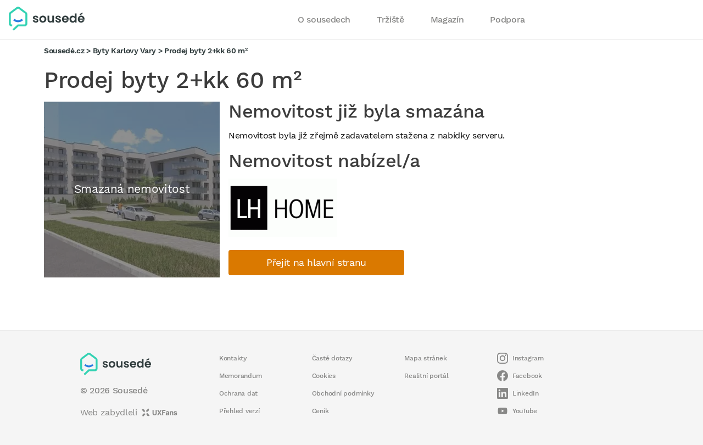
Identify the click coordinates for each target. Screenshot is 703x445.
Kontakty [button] (233, 358)
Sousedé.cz (64, 50)
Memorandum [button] (240, 376)
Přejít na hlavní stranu (316, 262)
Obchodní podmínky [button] (343, 393)
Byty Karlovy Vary (124, 50)
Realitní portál (426, 376)
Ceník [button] (320, 411)
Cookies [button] (324, 376)
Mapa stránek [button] (425, 358)
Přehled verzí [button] (239, 411)
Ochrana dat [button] (238, 393)
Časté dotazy (332, 358)
